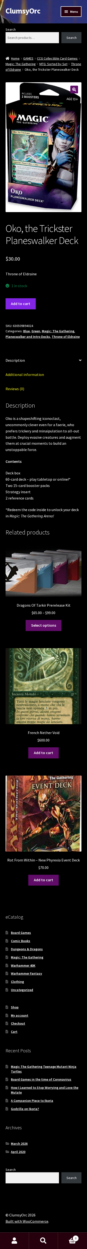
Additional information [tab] (25, 374)
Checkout (18, 1023)
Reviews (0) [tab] (15, 388)
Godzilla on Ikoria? (25, 1109)
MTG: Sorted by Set (53, 64)
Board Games (21, 932)
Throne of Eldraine (66, 336)
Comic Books (20, 941)
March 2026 (19, 1143)
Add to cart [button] (43, 752)
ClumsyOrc (23, 11)
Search (11, 29)
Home (15, 58)
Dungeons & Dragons (27, 949)
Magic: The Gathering (21, 64)
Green (35, 331)
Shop (15, 1007)
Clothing (17, 981)
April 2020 (18, 1152)
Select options (43, 625)
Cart (14, 1031)
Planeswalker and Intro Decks (28, 336)
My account (19, 1015)
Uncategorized (22, 990)
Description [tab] (15, 360)
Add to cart (20, 303)
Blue (26, 331)
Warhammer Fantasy (26, 973)
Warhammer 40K (23, 965)
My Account (14, 1241)
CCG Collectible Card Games (57, 58)
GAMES (28, 58)
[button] (74, 89)
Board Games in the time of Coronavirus (41, 1079)
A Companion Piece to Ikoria (32, 1100)
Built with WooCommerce (27, 1221)
